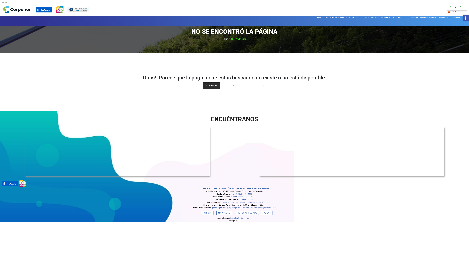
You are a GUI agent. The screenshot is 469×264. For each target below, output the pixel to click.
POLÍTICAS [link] (207, 213)
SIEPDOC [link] (267, 213)
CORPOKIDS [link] (456, 18)
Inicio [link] (319, 18)
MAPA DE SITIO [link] (224, 213)
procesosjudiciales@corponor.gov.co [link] (226, 208)
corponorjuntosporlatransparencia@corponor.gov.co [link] (243, 202)
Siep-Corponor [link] (247, 199)
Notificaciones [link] (444, 18)
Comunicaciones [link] (398, 18)
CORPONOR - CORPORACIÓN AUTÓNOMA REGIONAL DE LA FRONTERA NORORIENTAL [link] (234, 188)
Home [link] (225, 38)
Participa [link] (384, 18)
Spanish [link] (453, 12)
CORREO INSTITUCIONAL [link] (247, 213)
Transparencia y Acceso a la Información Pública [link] (341, 18)
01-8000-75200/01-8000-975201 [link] (243, 197)
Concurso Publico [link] (370, 18)
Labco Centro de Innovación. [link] (241, 218)
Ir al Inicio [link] (211, 86)
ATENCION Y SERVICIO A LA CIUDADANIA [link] (422, 18)
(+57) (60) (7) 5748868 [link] (243, 194)
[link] (466, 18)
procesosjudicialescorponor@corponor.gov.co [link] (259, 208)
